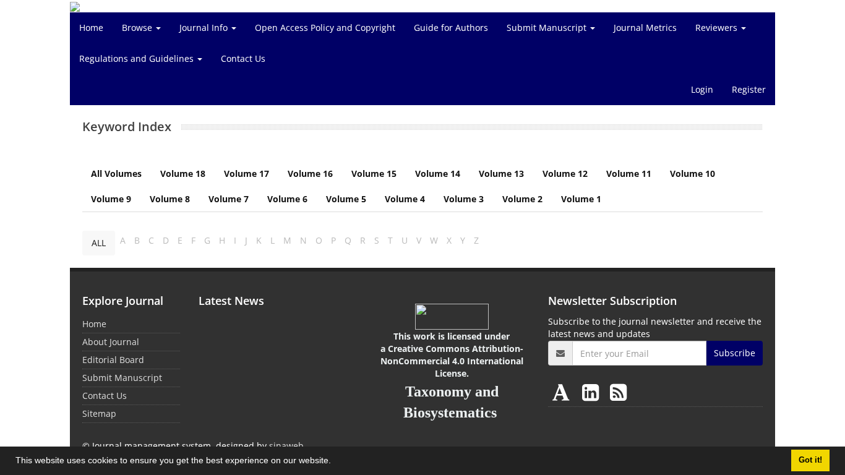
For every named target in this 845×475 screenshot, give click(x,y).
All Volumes (116, 173)
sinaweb (286, 445)
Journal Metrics (645, 27)
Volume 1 (581, 199)
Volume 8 (170, 199)
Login (702, 89)
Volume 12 (565, 173)
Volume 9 (111, 199)
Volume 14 (437, 173)
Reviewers (717, 27)
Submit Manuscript (548, 27)
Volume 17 (246, 173)
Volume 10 (692, 173)
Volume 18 (182, 173)
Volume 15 (374, 173)
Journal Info (204, 27)
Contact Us (243, 58)
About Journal (110, 342)
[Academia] (563, 391)
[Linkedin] (593, 391)
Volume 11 (628, 173)
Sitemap (99, 413)
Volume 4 (405, 199)
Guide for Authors (451, 27)
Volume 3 (464, 199)
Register (749, 89)
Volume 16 (310, 173)
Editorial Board (113, 360)
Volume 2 (522, 199)
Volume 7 (228, 199)
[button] (335, 462)
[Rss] (618, 391)
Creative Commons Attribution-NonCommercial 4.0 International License (451, 361)
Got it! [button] (810, 460)
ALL (99, 243)
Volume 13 (501, 173)
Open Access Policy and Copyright (325, 27)
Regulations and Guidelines (137, 58)
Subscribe (734, 353)
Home (91, 27)
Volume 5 (346, 199)
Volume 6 (287, 199)
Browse (138, 27)
